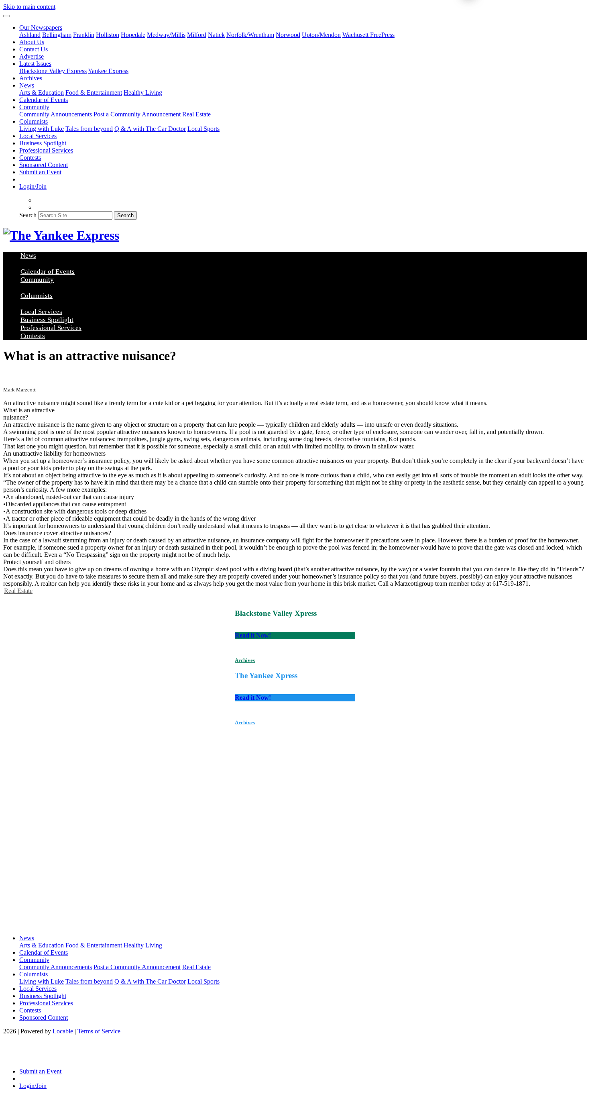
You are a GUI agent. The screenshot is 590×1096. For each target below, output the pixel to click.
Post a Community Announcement (137, 114)
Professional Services (46, 150)
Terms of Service (98, 1031)
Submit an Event (40, 172)
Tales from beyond (89, 128)
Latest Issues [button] (35, 63)
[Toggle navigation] (6, 16)
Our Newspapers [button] (40, 27)
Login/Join (33, 186)
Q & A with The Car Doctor (150, 128)
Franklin (83, 34)
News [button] (26, 85)
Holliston (107, 34)
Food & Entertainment (93, 92)
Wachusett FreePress (368, 34)
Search (28, 215)
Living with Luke (41, 128)
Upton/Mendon (321, 34)
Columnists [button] (33, 121)
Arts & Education (41, 92)
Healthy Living (143, 92)
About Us (31, 42)
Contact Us (33, 49)
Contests (30, 157)
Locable (63, 1031)
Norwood (288, 34)
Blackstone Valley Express (53, 70)
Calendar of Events (43, 99)
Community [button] (34, 107)
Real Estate (196, 114)
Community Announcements (55, 114)
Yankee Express (108, 70)
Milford (196, 34)
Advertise (31, 56)
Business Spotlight (42, 143)
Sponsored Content (43, 164)
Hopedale (133, 34)
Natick (216, 34)
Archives (30, 78)
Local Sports (203, 128)
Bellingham (56, 34)
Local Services (38, 135)
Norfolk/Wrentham (250, 34)
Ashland (30, 34)
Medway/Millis (166, 34)
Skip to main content (29, 6)
